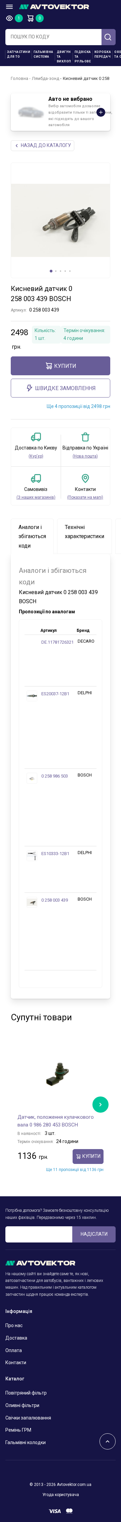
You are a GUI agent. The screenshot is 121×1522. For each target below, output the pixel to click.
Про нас (14, 1325)
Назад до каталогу (46, 145)
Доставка (16, 1338)
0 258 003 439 (54, 900)
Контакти (15, 1362)
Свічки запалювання (28, 1418)
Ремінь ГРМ (18, 1430)
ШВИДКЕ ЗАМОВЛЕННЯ (65, 388)
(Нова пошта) (85, 456)
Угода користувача (60, 1494)
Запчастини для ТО (18, 54)
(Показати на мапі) (85, 497)
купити (65, 366)
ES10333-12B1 (55, 853)
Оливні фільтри (22, 1405)
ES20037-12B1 (55, 693)
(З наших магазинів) (35, 497)
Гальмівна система (43, 54)
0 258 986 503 (54, 776)
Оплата (13, 1350)
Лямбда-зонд (45, 78)
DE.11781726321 (57, 642)
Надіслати (94, 1234)
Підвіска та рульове (83, 56)
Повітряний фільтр (26, 1393)
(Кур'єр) (36, 456)
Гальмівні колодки (25, 1442)
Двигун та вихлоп (64, 56)
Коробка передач (102, 54)
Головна (19, 78)
